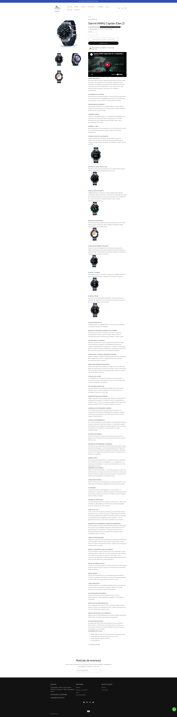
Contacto (104, 687)
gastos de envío (93, 29)
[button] (76, 6)
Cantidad (90, 31)
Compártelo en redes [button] (95, 644)
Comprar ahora (103, 43)
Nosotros (78, 687)
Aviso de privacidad (81, 694)
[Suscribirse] (99, 670)
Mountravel (56, 713)
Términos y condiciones (81, 690)
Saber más (94, 49)
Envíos (77, 692)
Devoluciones (105, 690)
